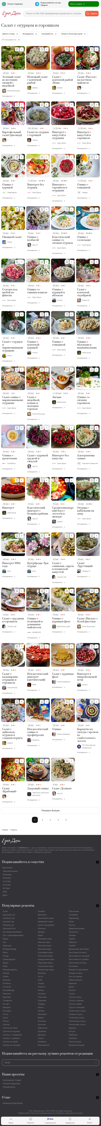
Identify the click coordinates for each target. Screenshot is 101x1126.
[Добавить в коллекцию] (22, 49)
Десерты (42, 1035)
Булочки (42, 1024)
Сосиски (7, 986)
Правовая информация (65, 1113)
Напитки (73, 1038)
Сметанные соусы (77, 1021)
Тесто (40, 976)
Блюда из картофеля (78, 969)
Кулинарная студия (12, 1080)
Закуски (6, 980)
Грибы (6, 976)
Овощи (6, 973)
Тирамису (73, 932)
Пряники (42, 1031)
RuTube (6, 888)
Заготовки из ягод (77, 962)
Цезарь (41, 932)
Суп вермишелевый (12, 932)
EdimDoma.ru (24, 848)
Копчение (73, 966)
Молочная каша (45, 956)
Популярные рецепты (18, 906)
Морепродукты (10, 969)
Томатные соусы (76, 1017)
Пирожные (74, 911)
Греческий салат (46, 918)
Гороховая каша (45, 966)
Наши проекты (13, 1074)
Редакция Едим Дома (13, 1103)
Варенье (73, 983)
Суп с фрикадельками (13, 935)
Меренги (73, 942)
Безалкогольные (76, 1045)
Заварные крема (76, 928)
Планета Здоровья (15, 4)
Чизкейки (73, 914)
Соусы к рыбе (75, 1004)
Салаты (6, 1024)
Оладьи (41, 1004)
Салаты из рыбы (10, 1041)
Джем (71, 986)
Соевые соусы (75, 1014)
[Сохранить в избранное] (17, 49)
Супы (5, 911)
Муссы (72, 925)
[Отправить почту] (96, 1062)
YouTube (7, 881)
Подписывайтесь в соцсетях (23, 862)
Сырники (42, 1000)
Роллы (6, 1021)
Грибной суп (9, 918)
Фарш (5, 962)
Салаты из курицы (11, 1031)
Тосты (5, 1014)
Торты (40, 1038)
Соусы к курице (76, 1000)
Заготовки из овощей (79, 956)
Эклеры (72, 935)
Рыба (5, 966)
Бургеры (7, 997)
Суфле (72, 938)
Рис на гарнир (75, 976)
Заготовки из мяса (77, 952)
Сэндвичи (7, 1000)
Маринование (75, 980)
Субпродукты (9, 959)
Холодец (7, 1010)
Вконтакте (7, 867)
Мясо (5, 952)
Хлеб (40, 980)
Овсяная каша (44, 949)
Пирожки (42, 997)
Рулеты (41, 1010)
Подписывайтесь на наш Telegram (51, 4)
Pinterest (7, 878)
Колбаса (7, 983)
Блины (41, 990)
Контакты (79, 1113)
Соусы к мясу (75, 997)
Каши (40, 935)
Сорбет (72, 945)
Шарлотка (42, 1028)
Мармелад (74, 918)
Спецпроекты (9, 1087)
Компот (72, 990)
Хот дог (6, 1004)
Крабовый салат (45, 921)
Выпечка (42, 973)
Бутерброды (8, 990)
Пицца (41, 983)
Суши (5, 1017)
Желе (71, 921)
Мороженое (43, 1045)
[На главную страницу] (12, 13)
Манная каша (44, 942)
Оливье (41, 911)
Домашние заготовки (79, 949)
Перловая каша (45, 962)
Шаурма (6, 1007)
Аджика (72, 1028)
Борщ (5, 938)
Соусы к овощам (76, 1007)
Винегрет (42, 914)
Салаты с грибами (11, 1038)
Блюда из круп (76, 973)
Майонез (73, 1035)
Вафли (41, 1017)
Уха (4, 942)
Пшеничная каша (46, 969)
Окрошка (7, 945)
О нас (6, 1097)
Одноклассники (10, 871)
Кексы (41, 1007)
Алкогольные (75, 1041)
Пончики (42, 1021)
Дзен (5, 895)
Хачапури (42, 1014)
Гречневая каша (45, 952)
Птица (5, 956)
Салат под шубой (46, 925)
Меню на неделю (76, 4)
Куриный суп (9, 914)
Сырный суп (8, 921)
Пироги (41, 986)
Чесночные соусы (77, 1024)
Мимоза (41, 928)
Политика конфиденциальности (43, 1113)
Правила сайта (24, 1113)
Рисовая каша (44, 945)
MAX (5, 891)
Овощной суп (9, 928)
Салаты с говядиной (12, 1035)
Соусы (72, 993)
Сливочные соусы (77, 1010)
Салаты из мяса (10, 1028)
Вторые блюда (9, 949)
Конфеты (42, 1041)
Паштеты (7, 993)
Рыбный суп (8, 925)
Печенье (42, 993)
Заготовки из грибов (79, 959)
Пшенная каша (45, 938)
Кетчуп (72, 1031)
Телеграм (7, 874)
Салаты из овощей (11, 1045)
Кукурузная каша (46, 959)
